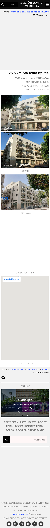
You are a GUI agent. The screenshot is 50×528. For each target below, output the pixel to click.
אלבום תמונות (11, 422)
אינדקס (23, 422)
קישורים (19, 426)
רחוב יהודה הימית (18, 12)
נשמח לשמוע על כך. (18, 514)
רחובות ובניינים (33, 12)
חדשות (32, 422)
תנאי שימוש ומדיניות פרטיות (30, 430)
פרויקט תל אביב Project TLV (31, 4)
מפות (40, 426)
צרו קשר (10, 430)
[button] (47, 4)
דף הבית (45, 12)
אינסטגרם (30, 426)
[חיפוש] (2, 4)
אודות (10, 426)
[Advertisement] (25, 43)
